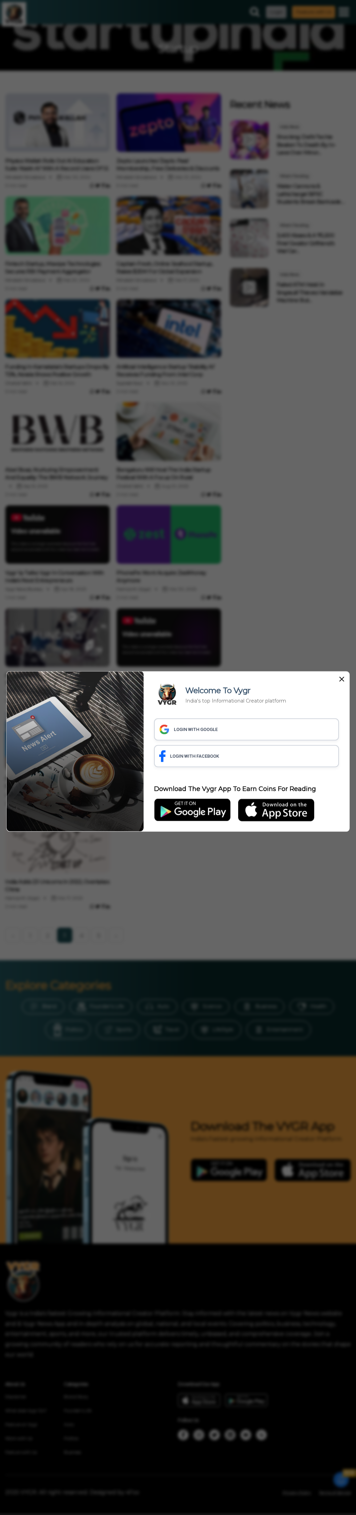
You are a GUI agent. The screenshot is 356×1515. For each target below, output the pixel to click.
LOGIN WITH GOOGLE (196, 729)
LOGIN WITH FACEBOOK (194, 755)
